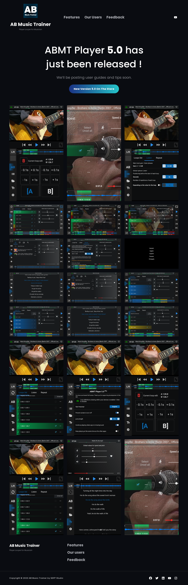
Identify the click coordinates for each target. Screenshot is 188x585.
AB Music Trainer (30, 24)
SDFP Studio (56, 578)
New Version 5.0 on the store (94, 89)
